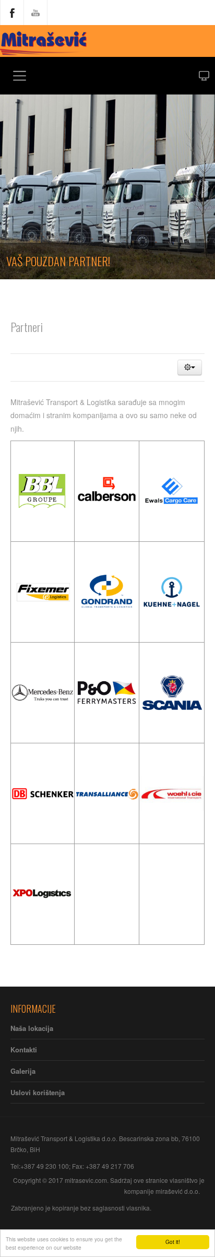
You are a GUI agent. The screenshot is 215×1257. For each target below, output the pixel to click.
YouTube (35, 12)
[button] (189, 367)
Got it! (172, 1242)
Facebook (12, 12)
